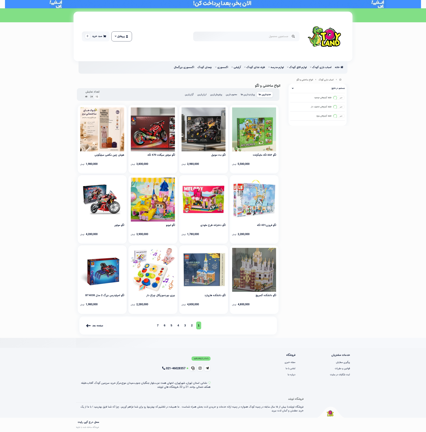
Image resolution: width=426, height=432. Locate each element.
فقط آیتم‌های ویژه (323, 115)
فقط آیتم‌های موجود (322, 97)
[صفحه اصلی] (340, 80)
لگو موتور (119, 225)
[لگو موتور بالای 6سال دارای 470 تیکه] (102, 200)
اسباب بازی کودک (321, 67)
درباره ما (291, 374)
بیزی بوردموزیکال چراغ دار (160, 295)
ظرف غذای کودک (255, 67)
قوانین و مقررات (342, 368)
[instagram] (200, 368)
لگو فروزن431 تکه (266, 225)
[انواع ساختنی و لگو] (330, 413)
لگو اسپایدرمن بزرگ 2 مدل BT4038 (104, 295)
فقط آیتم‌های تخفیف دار (321, 106)
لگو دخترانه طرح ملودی (212, 225)
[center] (293, 36)
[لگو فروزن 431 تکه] (254, 200)
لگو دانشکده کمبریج (266, 295)
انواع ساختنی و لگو (305, 80)
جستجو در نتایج (338, 88)
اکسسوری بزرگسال (184, 67)
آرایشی (237, 67)
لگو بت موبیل (218, 155)
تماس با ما (290, 368)
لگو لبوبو (170, 225)
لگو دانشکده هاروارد (215, 295)
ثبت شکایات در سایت (340, 374)
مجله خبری (290, 362)
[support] (193, 368)
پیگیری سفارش (343, 362)
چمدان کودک (205, 67)
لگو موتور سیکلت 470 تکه (161, 155)
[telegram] (207, 368)
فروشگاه (290, 355)
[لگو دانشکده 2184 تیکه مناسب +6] (203, 270)
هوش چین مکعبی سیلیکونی (109, 155)
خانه (337, 67)
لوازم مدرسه (277, 67)
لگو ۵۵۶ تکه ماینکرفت (264, 155)
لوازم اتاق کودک (298, 67)
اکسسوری (222, 67)
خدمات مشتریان (340, 355)
